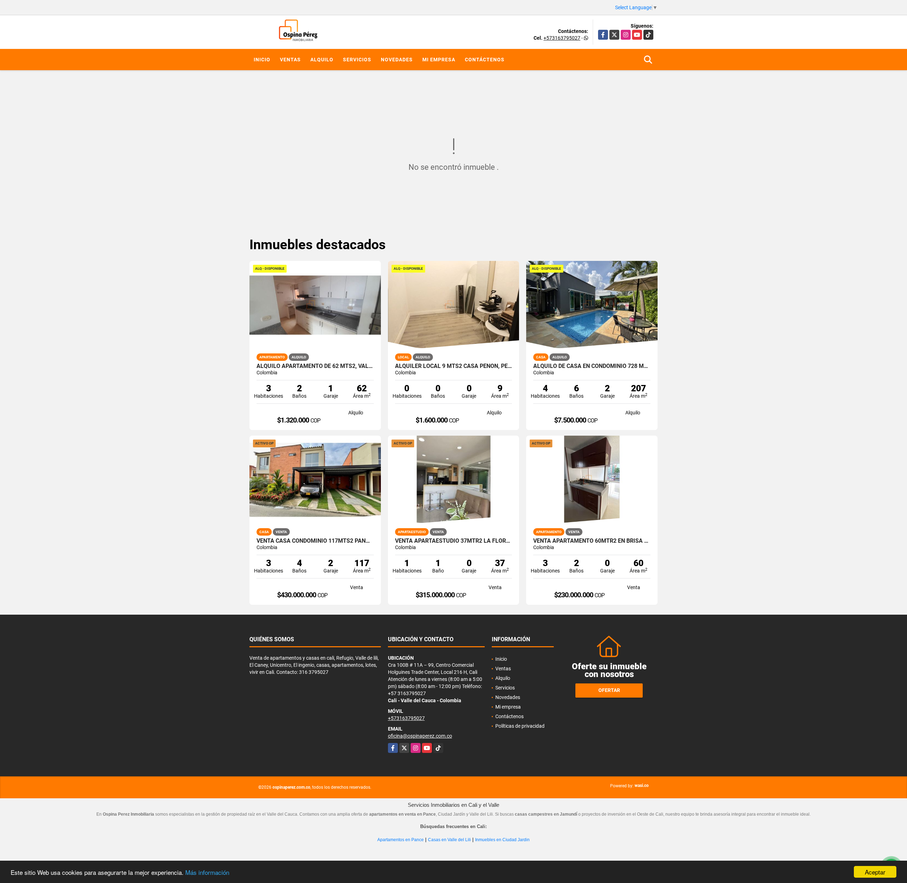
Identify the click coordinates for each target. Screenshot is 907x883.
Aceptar (875, 871)
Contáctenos (485, 59)
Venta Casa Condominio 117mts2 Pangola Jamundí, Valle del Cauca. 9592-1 (315, 541)
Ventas (290, 59)
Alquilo (321, 59)
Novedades (397, 59)
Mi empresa (438, 59)
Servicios (357, 59)
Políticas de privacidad (520, 726)
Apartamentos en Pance (400, 839)
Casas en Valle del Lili (449, 839)
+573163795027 (561, 38)
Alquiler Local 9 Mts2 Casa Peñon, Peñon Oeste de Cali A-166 (453, 366)
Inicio (262, 59)
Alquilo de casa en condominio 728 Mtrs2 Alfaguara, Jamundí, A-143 (591, 366)
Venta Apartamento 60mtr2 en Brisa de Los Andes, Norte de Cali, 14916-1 (591, 541)
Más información (207, 872)
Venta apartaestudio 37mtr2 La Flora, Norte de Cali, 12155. (453, 541)
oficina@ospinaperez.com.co (420, 736)
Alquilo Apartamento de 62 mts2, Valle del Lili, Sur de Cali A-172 (315, 366)
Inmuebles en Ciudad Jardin (502, 839)
